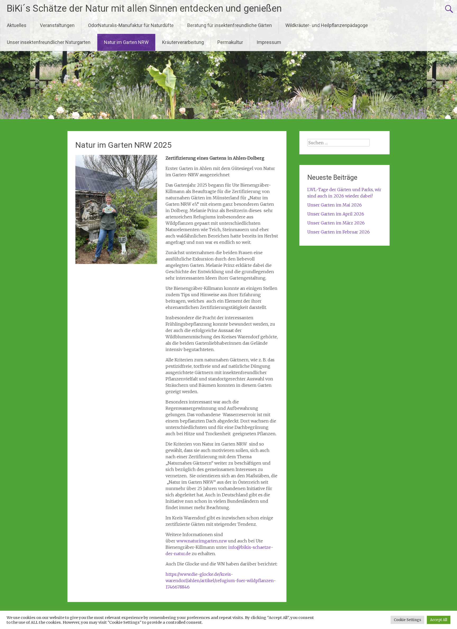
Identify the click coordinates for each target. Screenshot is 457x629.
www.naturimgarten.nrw (201, 540)
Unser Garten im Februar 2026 (338, 232)
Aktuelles (16, 25)
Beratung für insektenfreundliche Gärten (229, 25)
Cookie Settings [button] (407, 620)
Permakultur (230, 42)
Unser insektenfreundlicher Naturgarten (48, 42)
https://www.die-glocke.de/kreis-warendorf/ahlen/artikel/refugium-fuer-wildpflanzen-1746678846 (221, 581)
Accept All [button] (438, 620)
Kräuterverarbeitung (183, 42)
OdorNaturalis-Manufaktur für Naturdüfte (131, 25)
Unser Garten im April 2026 (335, 214)
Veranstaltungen (57, 25)
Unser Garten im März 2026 (336, 223)
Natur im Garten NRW (126, 42)
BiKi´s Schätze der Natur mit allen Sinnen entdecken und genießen (144, 8)
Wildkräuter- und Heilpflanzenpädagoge (326, 25)
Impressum (269, 42)
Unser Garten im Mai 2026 (334, 205)
